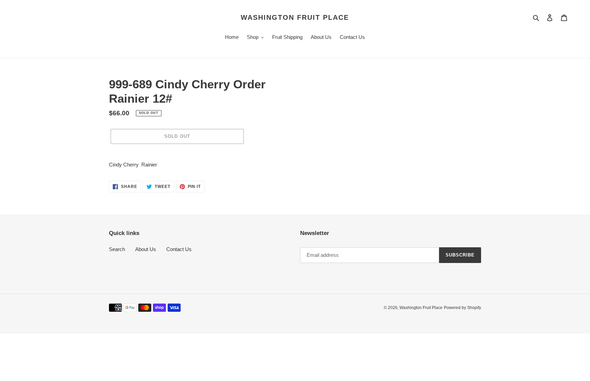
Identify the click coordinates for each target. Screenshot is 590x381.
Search (117, 249)
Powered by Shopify (462, 307)
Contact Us (179, 249)
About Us (145, 249)
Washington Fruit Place (295, 17)
